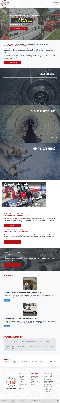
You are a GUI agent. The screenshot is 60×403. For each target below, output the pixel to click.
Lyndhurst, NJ (47, 379)
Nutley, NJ (46, 386)
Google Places (34, 376)
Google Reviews (35, 378)
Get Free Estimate (19, 28)
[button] (4, 24)
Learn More (51, 100)
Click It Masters (37, 401)
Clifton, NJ (48, 384)
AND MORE (51, 393)
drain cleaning (13, 57)
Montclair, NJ (47, 378)
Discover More (13, 62)
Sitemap (33, 384)
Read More (7, 300)
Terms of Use (34, 383)
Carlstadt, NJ (47, 391)
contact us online (10, 363)
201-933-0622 (56, 3)
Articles (33, 379)
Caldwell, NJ (47, 389)
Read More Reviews (12, 264)
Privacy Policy (34, 381)
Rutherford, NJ (47, 376)
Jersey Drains (8, 401)
